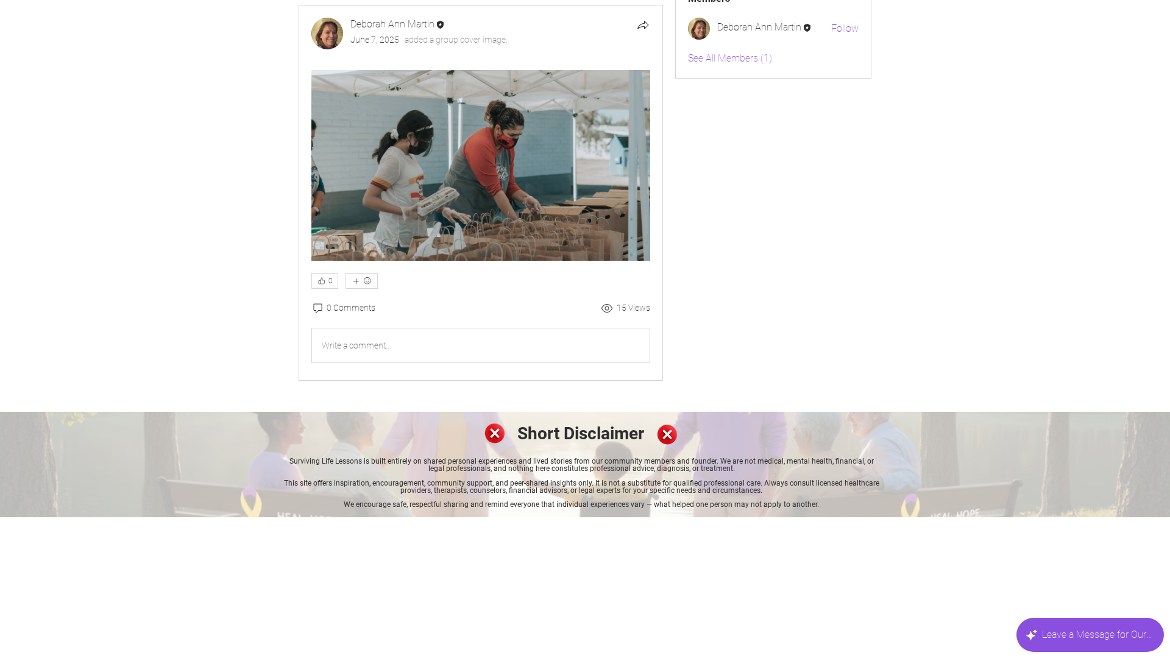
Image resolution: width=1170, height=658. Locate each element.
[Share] (643, 25)
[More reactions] (362, 281)
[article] (481, 193)
